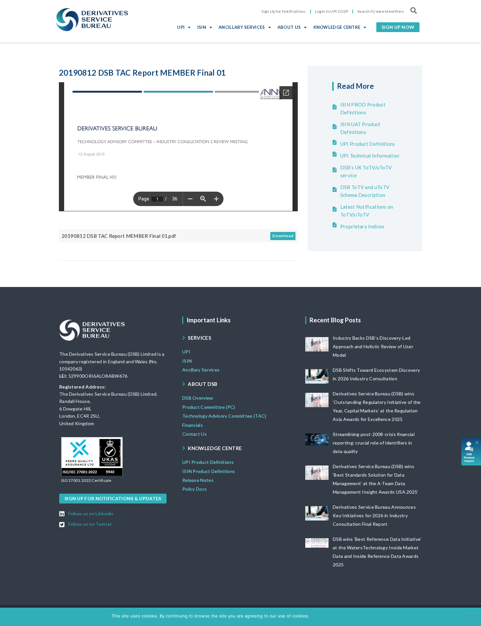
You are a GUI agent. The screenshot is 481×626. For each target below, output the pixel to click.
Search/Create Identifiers (380, 11)
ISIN (201, 27)
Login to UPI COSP (331, 11)
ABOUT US (289, 27)
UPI (181, 27)
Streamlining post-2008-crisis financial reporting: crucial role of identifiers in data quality (374, 442)
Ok (315, 615)
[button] (397, 27)
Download (283, 235)
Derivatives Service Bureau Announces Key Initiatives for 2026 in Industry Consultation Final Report (374, 515)
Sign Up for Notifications (283, 11)
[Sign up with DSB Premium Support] (471, 452)
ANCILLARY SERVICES (242, 27)
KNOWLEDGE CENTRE (337, 27)
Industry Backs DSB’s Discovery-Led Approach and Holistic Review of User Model (373, 346)
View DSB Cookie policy (345, 615)
